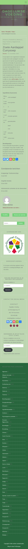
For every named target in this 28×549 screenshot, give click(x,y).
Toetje (3, 502)
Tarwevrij (9, 41)
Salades (4, 485)
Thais (3, 499)
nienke (5, 53)
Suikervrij (4, 391)
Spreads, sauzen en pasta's (9, 495)
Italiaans (4, 457)
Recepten (4, 420)
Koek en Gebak (6, 464)
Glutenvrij (6, 39)
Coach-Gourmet (6, 436)
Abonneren (8, 290)
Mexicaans (5, 474)
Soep (4, 41)
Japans (4, 460)
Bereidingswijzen (6, 399)
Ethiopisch (4, 406)
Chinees (4, 432)
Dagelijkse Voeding (14, 13)
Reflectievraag (5, 521)
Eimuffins (5, 215)
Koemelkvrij (12, 39)
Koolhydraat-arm (6, 384)
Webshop (4, 531)
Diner (3, 439)
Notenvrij (19, 39)
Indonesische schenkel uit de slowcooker (14, 188)
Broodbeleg (5, 429)
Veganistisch (16, 41)
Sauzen (4, 488)
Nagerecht (4, 478)
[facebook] (11, 326)
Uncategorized (5, 524)
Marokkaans (5, 471)
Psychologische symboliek (8, 416)
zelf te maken (15, 79)
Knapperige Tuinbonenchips (10, 173)
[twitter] (14, 326)
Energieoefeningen (7, 402)
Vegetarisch (6, 43)
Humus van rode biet (19, 215)
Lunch (3, 467)
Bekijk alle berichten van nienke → (11, 207)
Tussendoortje (5, 506)
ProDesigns (18, 546)
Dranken (4, 443)
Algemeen (4, 371)
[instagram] (17, 326)
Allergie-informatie (6, 375)
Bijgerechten (5, 422)
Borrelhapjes (5, 425)
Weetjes (4, 535)
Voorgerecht (5, 516)
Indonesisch (5, 453)
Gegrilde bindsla (6, 181)
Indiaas (4, 450)
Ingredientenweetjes (7, 409)
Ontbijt (4, 481)
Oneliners (4, 413)
